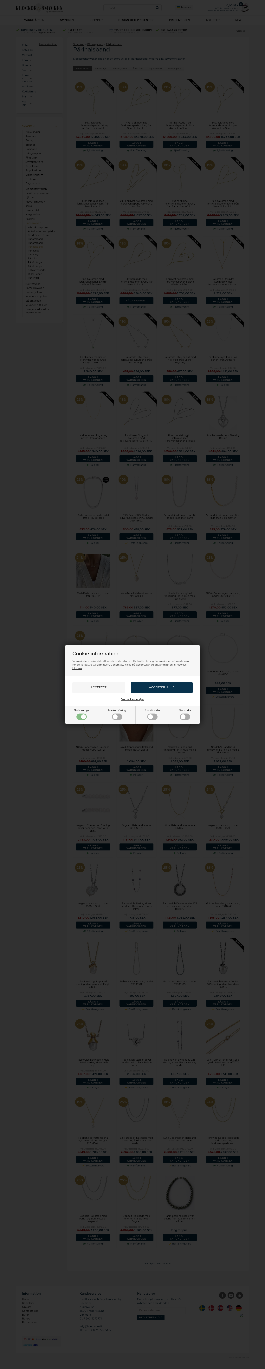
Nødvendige (81, 710)
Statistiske (185, 710)
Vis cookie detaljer (132, 699)
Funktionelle (152, 710)
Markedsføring (117, 710)
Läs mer (77, 668)
